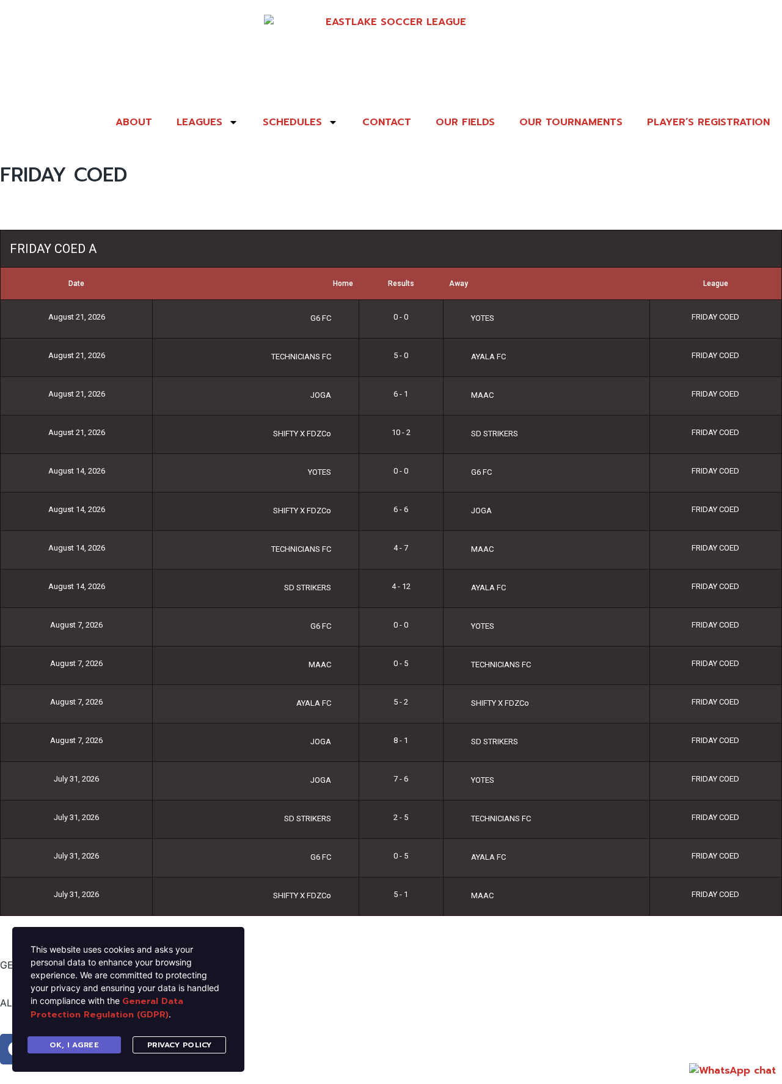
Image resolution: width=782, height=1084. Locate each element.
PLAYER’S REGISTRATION (708, 122)
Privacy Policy (179, 1044)
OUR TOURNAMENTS (571, 122)
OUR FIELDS (465, 122)
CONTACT (386, 122)
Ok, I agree (74, 1044)
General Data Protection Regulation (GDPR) (107, 1008)
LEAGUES (199, 122)
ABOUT (133, 122)
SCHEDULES (292, 122)
